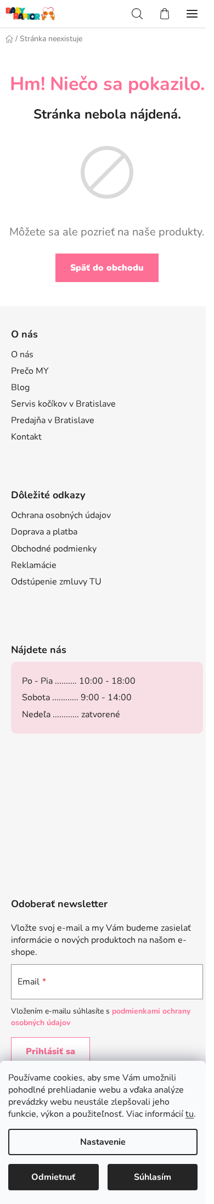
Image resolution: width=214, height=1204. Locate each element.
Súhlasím (152, 1177)
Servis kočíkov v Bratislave (63, 404)
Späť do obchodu (107, 268)
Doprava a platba (44, 532)
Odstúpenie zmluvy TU (56, 582)
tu (189, 1114)
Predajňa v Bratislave (52, 420)
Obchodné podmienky (54, 549)
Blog (20, 387)
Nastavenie (103, 1142)
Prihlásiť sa (50, 1051)
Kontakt (26, 437)
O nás (22, 354)
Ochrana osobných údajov (61, 515)
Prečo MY (30, 371)
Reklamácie (34, 565)
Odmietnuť (53, 1177)
